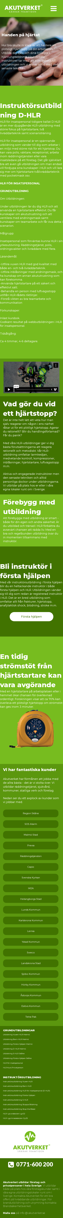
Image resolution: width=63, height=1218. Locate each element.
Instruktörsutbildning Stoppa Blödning (20, 1105)
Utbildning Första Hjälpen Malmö (17, 1044)
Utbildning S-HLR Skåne (13, 1054)
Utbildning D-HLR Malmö (14, 1049)
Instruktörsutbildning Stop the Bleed (19, 1109)
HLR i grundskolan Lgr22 (14, 1114)
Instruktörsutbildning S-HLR (15, 1100)
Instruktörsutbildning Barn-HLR (17, 1086)
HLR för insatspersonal (13, 1063)
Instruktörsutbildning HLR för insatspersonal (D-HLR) (26, 1091)
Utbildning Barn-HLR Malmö (16, 1039)
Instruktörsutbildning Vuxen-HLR (18, 1082)
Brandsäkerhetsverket (17, 1206)
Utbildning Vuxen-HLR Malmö (16, 1035)
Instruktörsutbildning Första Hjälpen (19, 1095)
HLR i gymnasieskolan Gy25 (15, 1118)
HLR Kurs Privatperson (13, 1068)
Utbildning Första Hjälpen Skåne (17, 1058)
